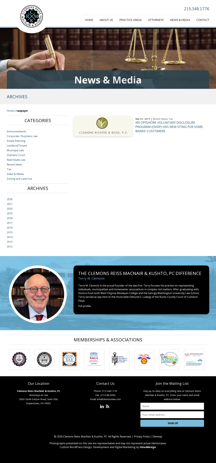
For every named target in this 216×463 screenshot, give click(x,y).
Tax (171, 118)
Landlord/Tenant (17, 145)
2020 (9, 208)
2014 (9, 237)
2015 (9, 232)
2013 (9, 242)
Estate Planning (16, 141)
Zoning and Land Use (19, 178)
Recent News (160, 118)
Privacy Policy (142, 436)
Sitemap (157, 436)
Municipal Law (15, 150)
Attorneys (156, 20)
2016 (9, 227)
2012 (9, 246)
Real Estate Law (16, 160)
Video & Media (15, 174)
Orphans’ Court (16, 155)
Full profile (84, 306)
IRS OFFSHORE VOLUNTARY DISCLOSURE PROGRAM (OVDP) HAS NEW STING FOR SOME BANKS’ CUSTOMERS (169, 126)
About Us (106, 20)
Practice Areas (130, 20)
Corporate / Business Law (22, 136)
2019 (9, 213)
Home (89, 20)
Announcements (16, 131)
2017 (9, 223)
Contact (202, 20)
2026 (9, 199)
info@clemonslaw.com (109, 399)
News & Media (180, 20)
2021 (9, 204)
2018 (9, 218)
